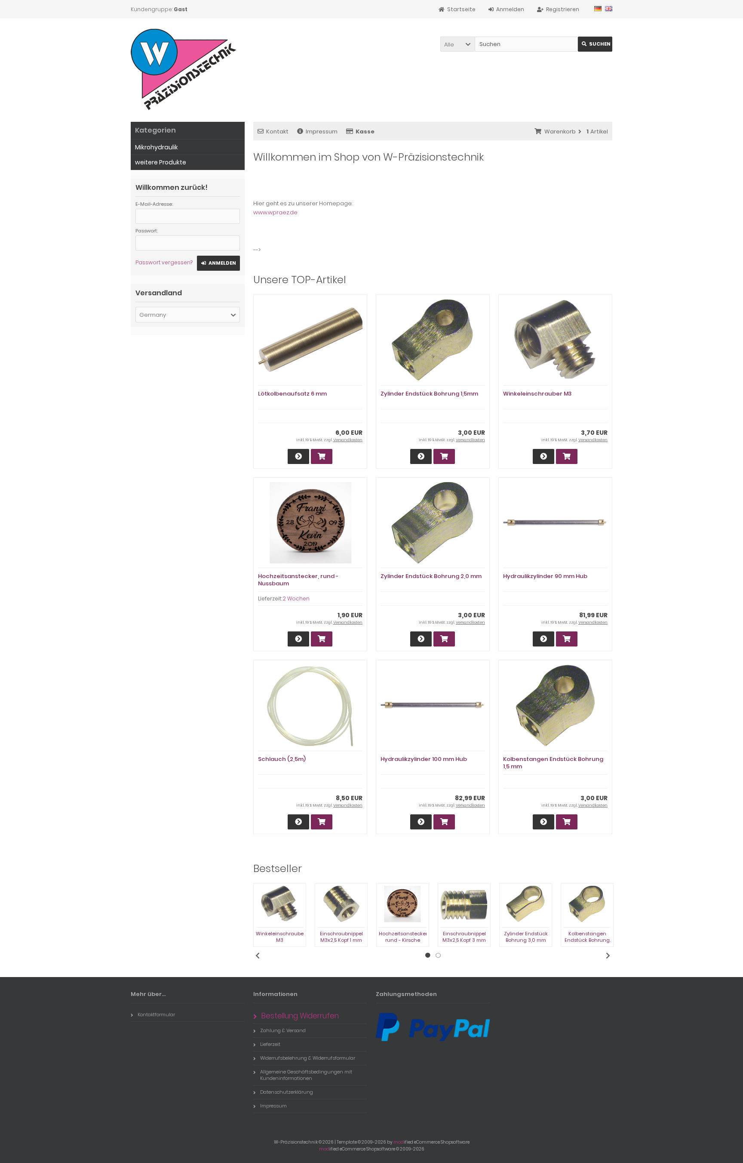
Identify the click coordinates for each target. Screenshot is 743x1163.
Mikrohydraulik (156, 147)
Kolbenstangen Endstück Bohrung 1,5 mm (553, 762)
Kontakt (277, 131)
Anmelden (218, 263)
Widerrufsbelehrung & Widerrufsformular (307, 1058)
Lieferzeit (270, 1044)
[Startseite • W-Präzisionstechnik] (186, 70)
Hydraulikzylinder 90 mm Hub (545, 576)
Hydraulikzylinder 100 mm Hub (424, 759)
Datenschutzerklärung (286, 1092)
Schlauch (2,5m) (282, 759)
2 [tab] (438, 955)
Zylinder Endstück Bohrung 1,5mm (429, 394)
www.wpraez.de (275, 212)
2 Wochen (296, 598)
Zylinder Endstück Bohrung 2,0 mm (431, 576)
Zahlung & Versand (283, 1030)
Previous (257, 955)
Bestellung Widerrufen (300, 1016)
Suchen (595, 44)
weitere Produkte (160, 162)
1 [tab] (428, 955)
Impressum (322, 131)
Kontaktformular (156, 1014)
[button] (457, 44)
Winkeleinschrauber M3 (537, 394)
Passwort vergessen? (164, 262)
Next (608, 955)
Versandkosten (347, 439)
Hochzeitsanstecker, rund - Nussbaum (298, 580)
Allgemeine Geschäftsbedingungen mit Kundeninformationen (306, 1075)
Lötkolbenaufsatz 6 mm (292, 394)
